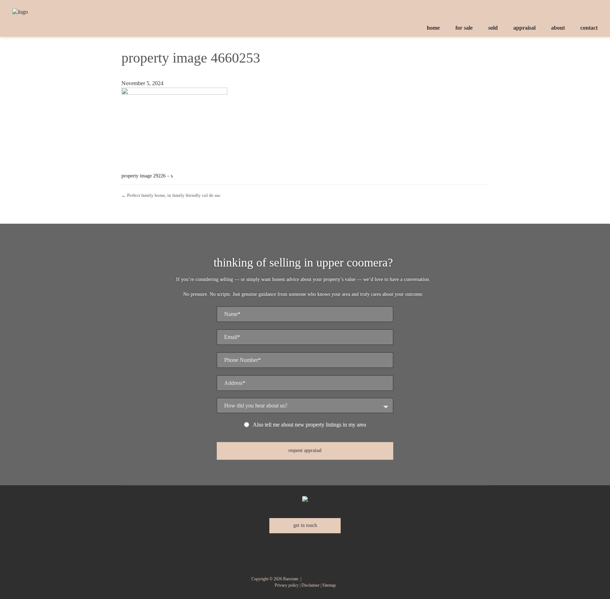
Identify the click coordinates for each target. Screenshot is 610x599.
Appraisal (524, 28)
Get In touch (305, 525)
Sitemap (329, 585)
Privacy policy (287, 585)
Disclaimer (310, 585)
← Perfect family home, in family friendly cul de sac (171, 195)
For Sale (464, 28)
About (558, 28)
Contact (589, 28)
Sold (493, 28)
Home (433, 28)
